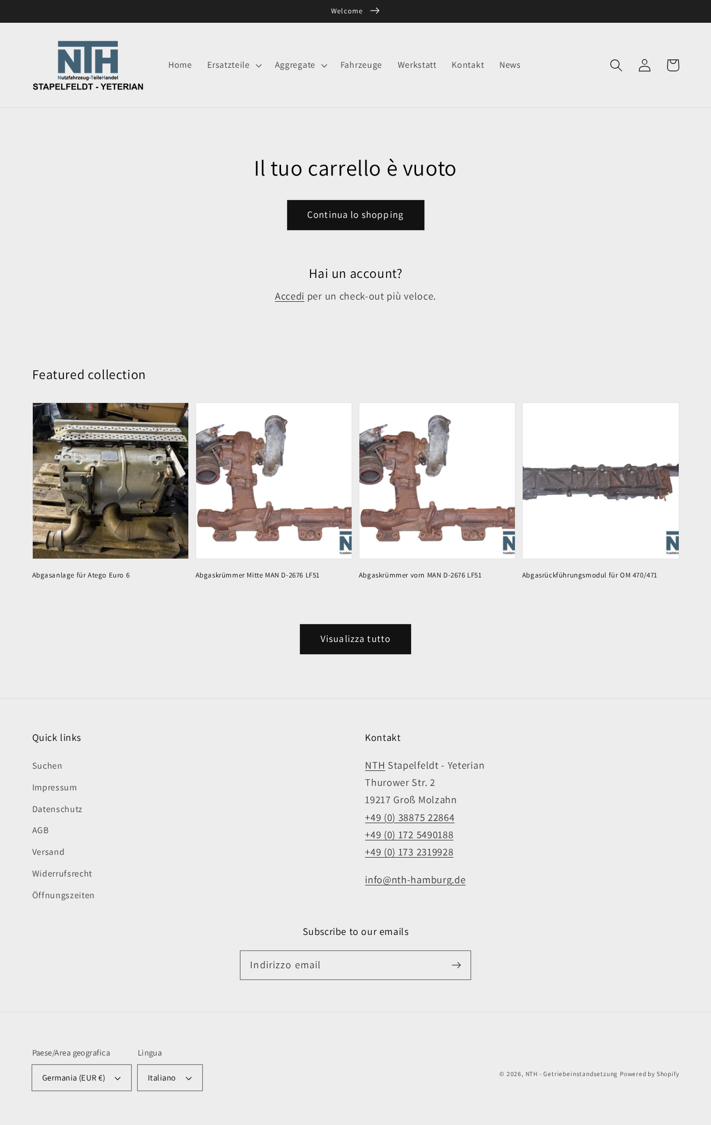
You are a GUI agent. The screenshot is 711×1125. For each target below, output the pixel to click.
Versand (48, 852)
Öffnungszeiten (64, 895)
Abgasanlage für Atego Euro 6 (81, 575)
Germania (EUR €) (73, 1077)
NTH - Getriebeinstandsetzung (571, 1073)
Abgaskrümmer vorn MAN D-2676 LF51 (420, 575)
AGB (40, 830)
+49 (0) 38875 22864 (409, 817)
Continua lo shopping (355, 214)
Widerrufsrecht (62, 873)
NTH (375, 764)
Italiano (162, 1077)
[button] (233, 65)
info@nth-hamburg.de (415, 879)
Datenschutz (57, 809)
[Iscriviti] (456, 965)
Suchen (47, 765)
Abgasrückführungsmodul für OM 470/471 (590, 575)
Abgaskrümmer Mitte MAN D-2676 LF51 (258, 575)
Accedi (289, 295)
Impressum (54, 787)
